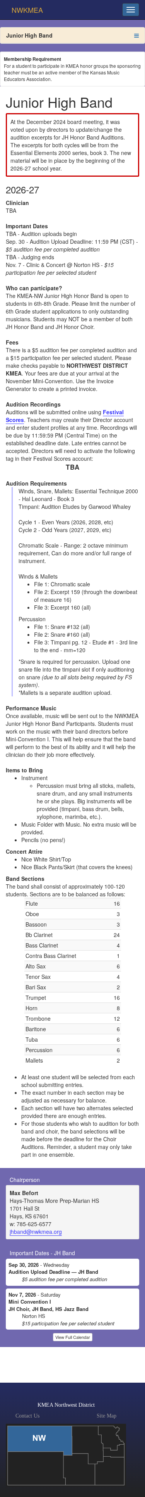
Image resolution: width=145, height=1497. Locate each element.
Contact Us (27, 1416)
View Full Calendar (72, 1337)
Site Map (106, 1416)
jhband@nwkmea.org (36, 1231)
